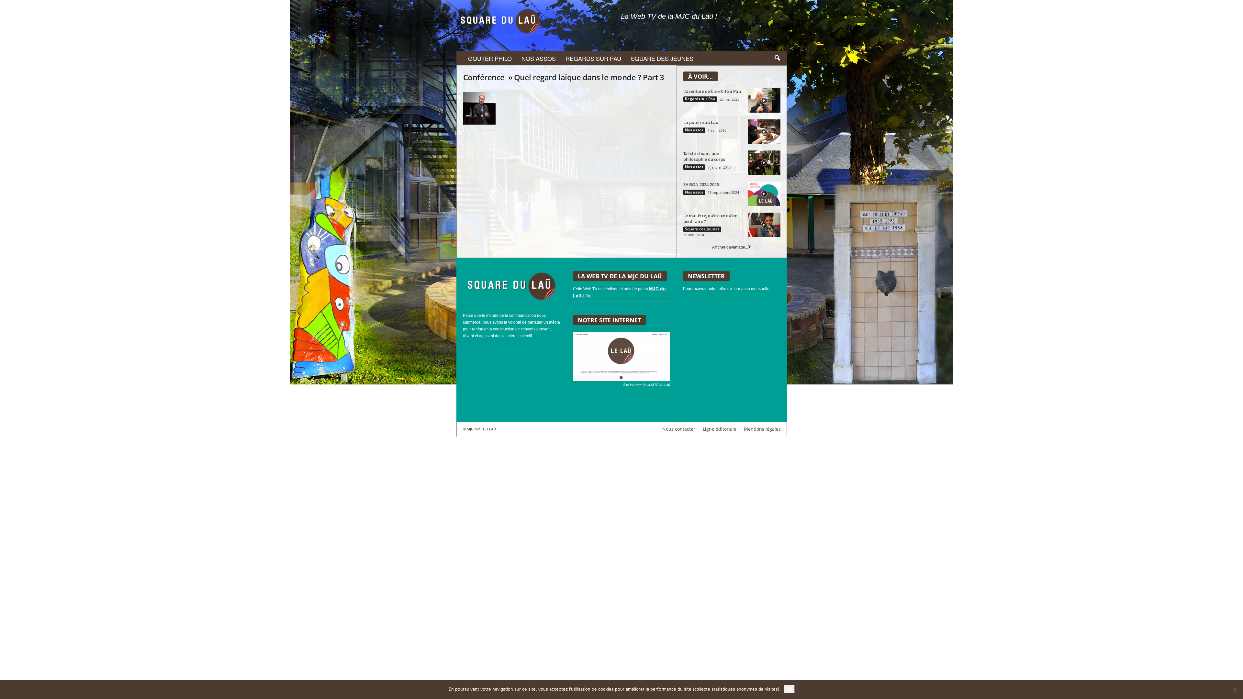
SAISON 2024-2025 (701, 184)
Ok (789, 689)
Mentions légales (762, 429)
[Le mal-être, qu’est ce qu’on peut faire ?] (764, 225)
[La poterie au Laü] (764, 131)
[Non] (1235, 689)
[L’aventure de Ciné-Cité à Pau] (764, 100)
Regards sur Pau (593, 58)
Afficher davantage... (730, 247)
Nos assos (538, 58)
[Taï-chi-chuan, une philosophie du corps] (764, 162)
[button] (777, 58)
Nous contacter (678, 429)
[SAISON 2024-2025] (764, 194)
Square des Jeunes (662, 58)
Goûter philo (490, 58)
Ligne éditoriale (719, 429)
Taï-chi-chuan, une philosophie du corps (704, 156)
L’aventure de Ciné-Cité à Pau (712, 91)
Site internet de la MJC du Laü (646, 385)
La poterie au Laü (700, 122)
